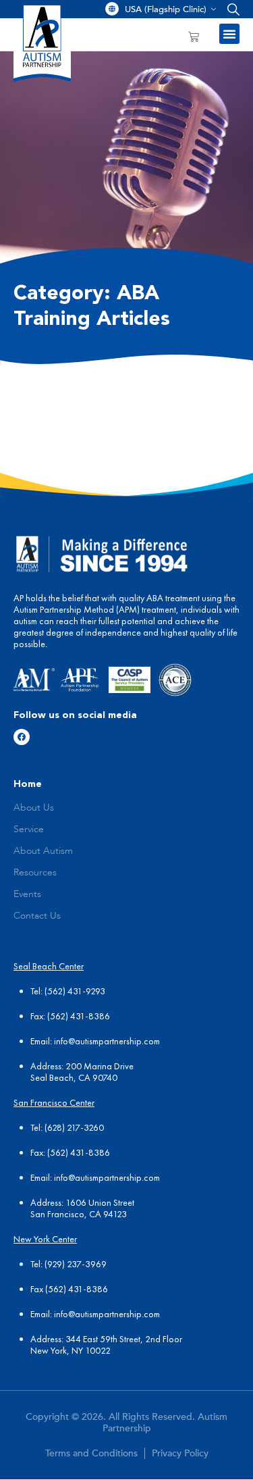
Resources (35, 872)
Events (27, 894)
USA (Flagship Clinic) (165, 9)
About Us (33, 808)
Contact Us (37, 916)
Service (28, 829)
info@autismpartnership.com (107, 1041)
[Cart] (193, 36)
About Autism (43, 851)
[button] (230, 9)
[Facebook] (21, 737)
